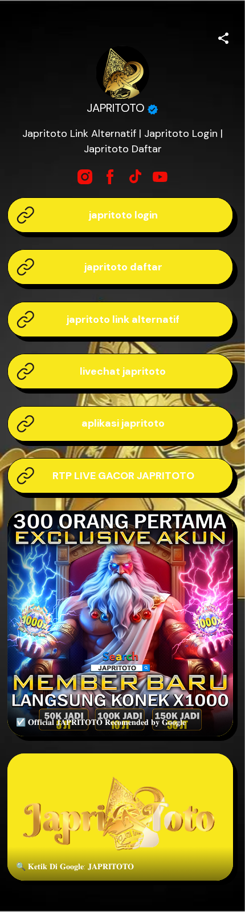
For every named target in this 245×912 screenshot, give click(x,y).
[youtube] (160, 177)
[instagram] (85, 177)
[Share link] (223, 36)
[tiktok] (135, 177)
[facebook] (110, 177)
